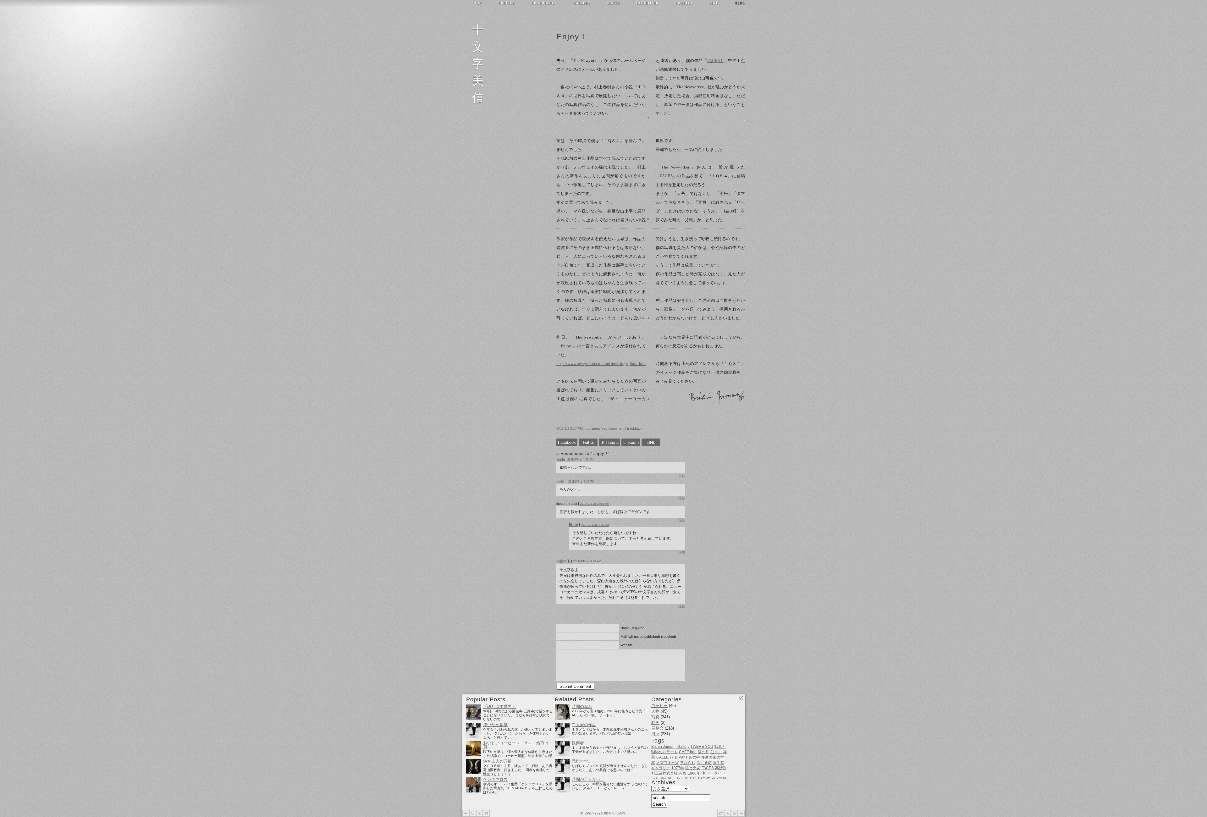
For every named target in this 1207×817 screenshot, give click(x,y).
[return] (472, 813)
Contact (684, 2)
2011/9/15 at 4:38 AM (587, 561)
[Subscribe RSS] (734, 813)
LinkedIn (631, 442)
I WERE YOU (702, 746)
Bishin (560, 481)
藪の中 (694, 757)
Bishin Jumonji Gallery (670, 746)
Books (613, 2)
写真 (655, 717)
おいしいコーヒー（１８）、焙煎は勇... (515, 745)
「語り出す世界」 (499, 706)
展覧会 (657, 728)
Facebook (567, 442)
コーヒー (659, 705)
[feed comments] (727, 813)
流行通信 (704, 762)
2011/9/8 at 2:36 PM (581, 481)
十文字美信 (479, 62)
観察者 (578, 743)
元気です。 (582, 761)
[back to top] (479, 813)
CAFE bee (688, 752)
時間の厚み (582, 706)
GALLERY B (666, 757)
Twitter (588, 442)
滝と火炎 (692, 768)
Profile (507, 2)
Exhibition (647, 2)
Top (478, 2)
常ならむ (687, 762)
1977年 (677, 768)
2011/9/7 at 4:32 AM (580, 459)
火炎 (682, 773)
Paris (683, 757)
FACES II (715, 60)
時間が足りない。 (588, 779)
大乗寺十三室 (667, 762)
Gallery (582, 2)
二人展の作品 (584, 725)
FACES (708, 768)
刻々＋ (716, 752)
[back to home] (486, 813)
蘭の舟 (703, 752)
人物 (655, 711)
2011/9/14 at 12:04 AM (594, 503)
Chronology (544, 2)
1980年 (694, 773)
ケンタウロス (495, 779)
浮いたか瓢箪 (495, 725)
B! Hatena (609, 442)
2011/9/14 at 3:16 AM (595, 525)
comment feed (596, 428)
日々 (655, 733)
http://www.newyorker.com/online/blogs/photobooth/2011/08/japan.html (601, 363)
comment (617, 428)
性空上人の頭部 (497, 761)
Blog (740, 2)
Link (714, 2)
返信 (681, 476)
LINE (651, 442)
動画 (655, 722)
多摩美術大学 (712, 757)
